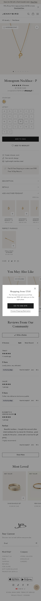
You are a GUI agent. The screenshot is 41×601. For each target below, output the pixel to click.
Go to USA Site (20, 306)
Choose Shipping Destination (20, 311)
